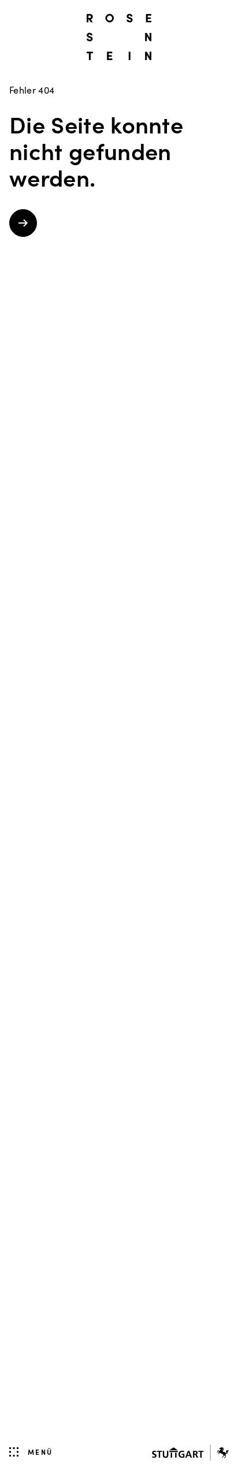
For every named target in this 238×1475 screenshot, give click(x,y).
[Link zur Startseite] (119, 37)
